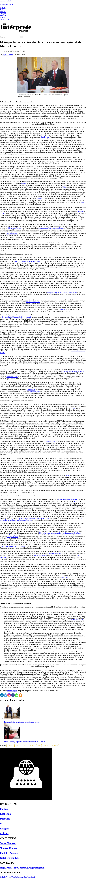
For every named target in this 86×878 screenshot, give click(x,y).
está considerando (12, 234)
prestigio (80, 211)
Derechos (5, 818)
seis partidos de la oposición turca (72, 371)
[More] (20, 695)
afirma (73, 408)
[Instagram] (9, 695)
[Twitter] (5, 695)
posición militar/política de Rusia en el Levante (34, 518)
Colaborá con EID (10, 857)
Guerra (10, 745)
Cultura (4, 833)
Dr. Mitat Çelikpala (76, 620)
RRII (2, 823)
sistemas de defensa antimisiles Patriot (50, 228)
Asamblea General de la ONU (68, 499)
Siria (38, 745)
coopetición (31, 390)
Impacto (18, 745)
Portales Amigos (9, 853)
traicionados (40, 198)
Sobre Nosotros (8, 843)
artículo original (12, 691)
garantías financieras (55, 553)
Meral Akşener (34, 391)
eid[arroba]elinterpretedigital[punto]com (22, 867)
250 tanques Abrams (14, 228)
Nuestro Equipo (8, 848)
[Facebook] (13, 695)
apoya (76, 501)
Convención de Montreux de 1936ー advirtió (16, 317)
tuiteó (68, 475)
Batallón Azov (45, 137)
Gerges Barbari (12, 537)
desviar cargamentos (40, 555)
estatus (3, 213)
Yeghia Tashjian (7, 55)
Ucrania (55, 745)
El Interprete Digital (6, 4)
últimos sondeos (12, 377)
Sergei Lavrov (50, 441)
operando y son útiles (33, 302)
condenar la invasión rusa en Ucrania (13, 546)
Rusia (32, 745)
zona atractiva (66, 577)
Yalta (64, 187)
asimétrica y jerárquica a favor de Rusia (27, 261)
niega (83, 202)
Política (4, 809)
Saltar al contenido (6, 1)
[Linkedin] (2, 695)
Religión (4, 828)
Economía (5, 813)
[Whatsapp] (16, 695)
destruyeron (62, 309)
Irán (25, 745)
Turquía (46, 745)
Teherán (23, 183)
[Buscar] (21, 37)
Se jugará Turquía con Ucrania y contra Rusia (62, 292)
